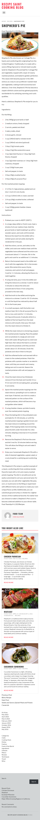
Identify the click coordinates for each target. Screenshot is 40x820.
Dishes (4, 742)
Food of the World (8, 746)
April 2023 (5, 717)
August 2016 (6, 727)
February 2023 (7, 721)
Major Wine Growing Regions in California (16, 799)
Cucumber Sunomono (14, 666)
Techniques (5, 757)
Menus (4, 752)
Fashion (4, 744)
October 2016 (6, 725)
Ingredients (8, 615)
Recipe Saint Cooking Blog (12, 6)
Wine (3, 761)
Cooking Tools (6, 740)
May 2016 (5, 729)
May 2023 (5, 714)
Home (4, 21)
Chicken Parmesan (12, 556)
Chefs (4, 738)
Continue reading (17, 579)
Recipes (9, 21)
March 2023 (6, 719)
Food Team (6, 31)
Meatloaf (8, 611)
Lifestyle (4, 750)
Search (4, 778)
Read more (8, 583)
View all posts (18, 517)
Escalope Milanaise (8, 795)
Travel (4, 759)
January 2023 (6, 723)
